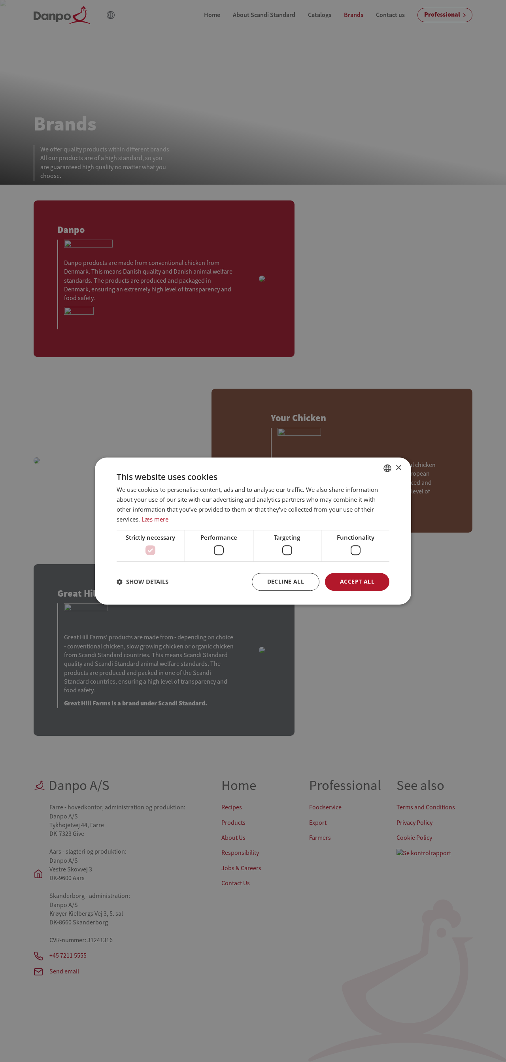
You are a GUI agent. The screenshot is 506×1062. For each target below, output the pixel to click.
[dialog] (253, 531)
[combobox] (387, 468)
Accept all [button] (357, 581)
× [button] (398, 468)
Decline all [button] (285, 581)
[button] (142, 581)
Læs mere (155, 519)
